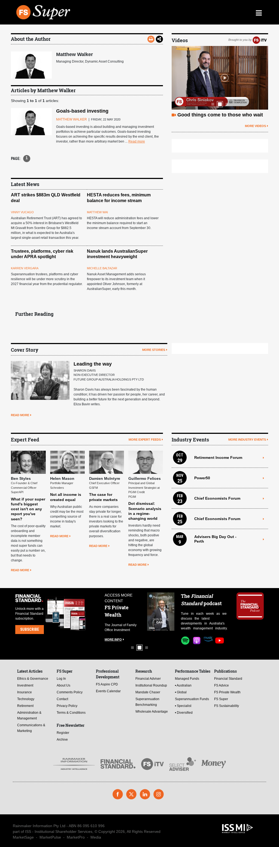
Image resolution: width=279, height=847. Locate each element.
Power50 (202, 478)
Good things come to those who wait (220, 115)
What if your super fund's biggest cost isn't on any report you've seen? (28, 509)
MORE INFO (113, 639)
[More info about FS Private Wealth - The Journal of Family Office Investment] (160, 611)
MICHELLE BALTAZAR (102, 268)
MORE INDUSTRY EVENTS (247, 439)
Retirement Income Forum (218, 457)
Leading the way (93, 364)
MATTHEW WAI (97, 212)
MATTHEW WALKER (71, 119)
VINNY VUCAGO (22, 212)
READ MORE (20, 415)
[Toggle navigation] (259, 12)
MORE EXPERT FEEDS (145, 439)
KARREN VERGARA (24, 268)
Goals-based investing (82, 111)
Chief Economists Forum (217, 498)
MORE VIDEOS (255, 126)
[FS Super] (108, 12)
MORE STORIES (153, 349)
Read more (136, 141)
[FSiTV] (260, 39)
